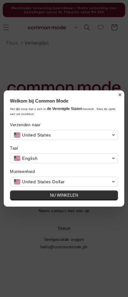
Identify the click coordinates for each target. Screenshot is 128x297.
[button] (64, 135)
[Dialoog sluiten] (120, 95)
